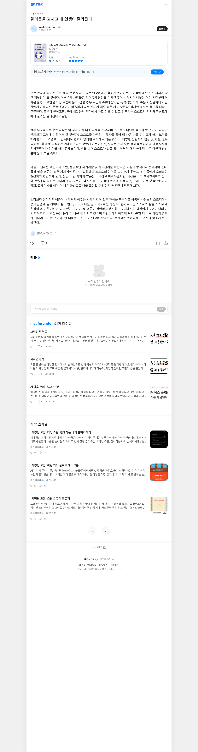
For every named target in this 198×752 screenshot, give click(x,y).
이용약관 (103, 565)
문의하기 (114, 565)
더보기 (166, 4)
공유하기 (166, 243)
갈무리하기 (158, 243)
